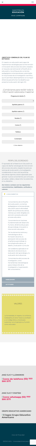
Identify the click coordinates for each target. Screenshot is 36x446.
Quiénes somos (28, 5)
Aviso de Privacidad (18, 435)
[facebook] (16, 428)
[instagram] (19, 428)
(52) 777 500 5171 (17, 380)
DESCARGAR (16, 355)
